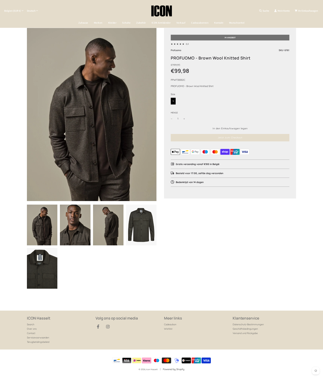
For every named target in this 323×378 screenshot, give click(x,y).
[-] (171, 118)
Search (30, 324)
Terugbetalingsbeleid (38, 341)
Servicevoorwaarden (38, 337)
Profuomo (176, 50)
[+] (184, 118)
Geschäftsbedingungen (245, 328)
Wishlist (168, 328)
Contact (31, 333)
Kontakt (218, 22)
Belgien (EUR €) (12, 10)
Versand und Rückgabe (245, 333)
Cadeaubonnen (199, 22)
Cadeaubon (170, 324)
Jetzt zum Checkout (230, 137)
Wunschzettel (237, 22)
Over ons (32, 328)
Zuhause (83, 22)
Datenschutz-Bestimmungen (248, 324)
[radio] (173, 101)
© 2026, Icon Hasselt (148, 369)
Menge (174, 112)
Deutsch (31, 10)
